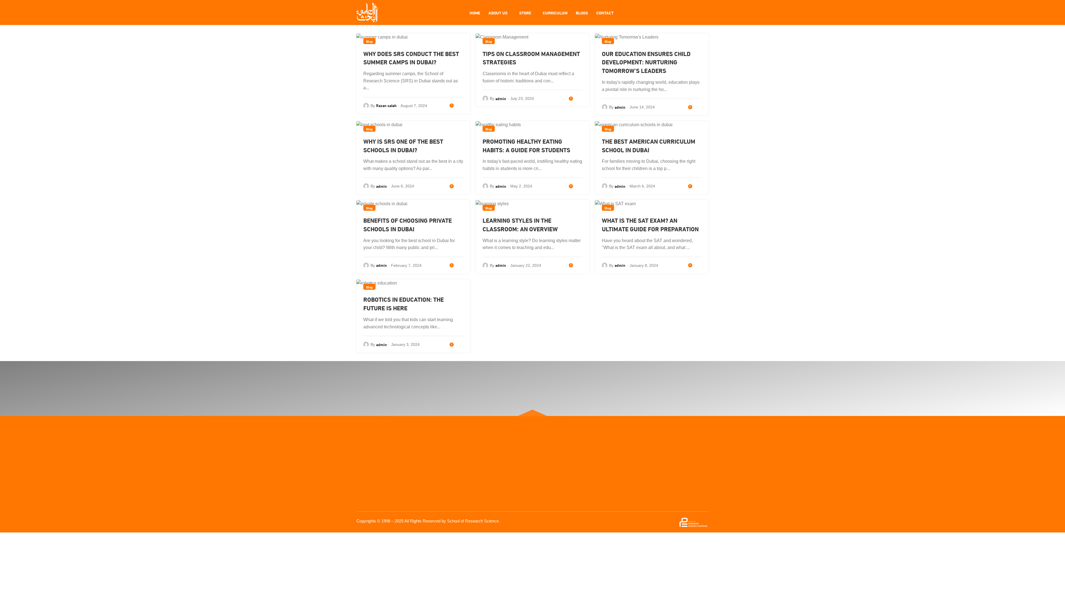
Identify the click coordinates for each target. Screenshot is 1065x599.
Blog (369, 41)
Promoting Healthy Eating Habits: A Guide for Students (527, 145)
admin (500, 98)
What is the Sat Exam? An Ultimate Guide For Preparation (650, 224)
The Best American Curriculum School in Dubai (648, 145)
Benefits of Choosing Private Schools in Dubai (407, 224)
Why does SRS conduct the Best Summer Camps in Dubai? (411, 57)
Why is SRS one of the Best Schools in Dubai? (403, 145)
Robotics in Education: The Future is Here (403, 303)
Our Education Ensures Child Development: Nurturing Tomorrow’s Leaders (646, 62)
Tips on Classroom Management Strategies (531, 57)
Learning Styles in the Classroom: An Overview (520, 224)
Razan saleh (386, 105)
